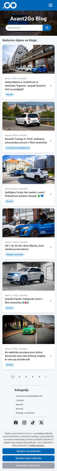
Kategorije (22, 390)
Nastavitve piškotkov (28, 465)
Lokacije (20, 400)
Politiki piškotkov (36, 445)
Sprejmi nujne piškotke (29, 458)
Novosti (19, 409)
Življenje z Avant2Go (25, 413)
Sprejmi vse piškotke (29, 451)
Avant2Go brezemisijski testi (29, 396)
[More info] (9, 5)
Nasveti (19, 404)
